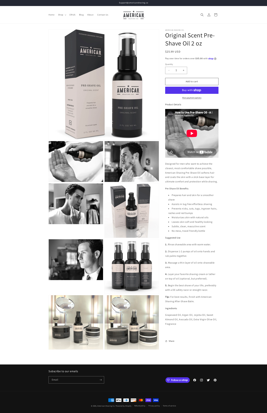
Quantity (169, 64)
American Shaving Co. (106, 406)
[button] (61, 14)
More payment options (191, 97)
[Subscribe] (100, 379)
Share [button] (171, 340)
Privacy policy (154, 406)
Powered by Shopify (123, 406)
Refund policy (139, 406)
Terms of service (169, 406)
